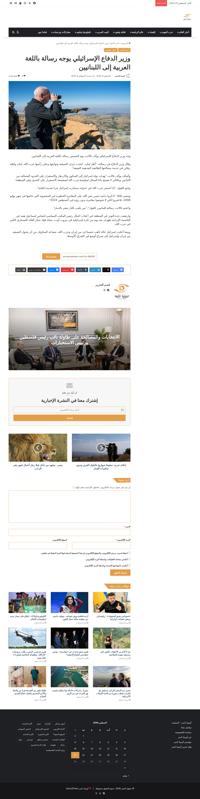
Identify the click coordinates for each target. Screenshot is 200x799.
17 (125, 755)
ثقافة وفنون (120, 32)
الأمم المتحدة (27, 723)
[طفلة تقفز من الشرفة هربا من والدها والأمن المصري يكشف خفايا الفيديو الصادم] (27, 676)
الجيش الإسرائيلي (42, 729)
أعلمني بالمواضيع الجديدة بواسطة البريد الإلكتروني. (106, 565)
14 (92, 748)
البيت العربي (103, 32)
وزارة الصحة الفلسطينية (55, 750)
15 (83, 748)
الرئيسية (125, 43)
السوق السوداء (59, 734)
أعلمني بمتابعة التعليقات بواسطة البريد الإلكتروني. (106, 559)
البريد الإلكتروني (122, 540)
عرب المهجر (167, 32)
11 (117, 748)
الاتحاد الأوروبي (59, 729)
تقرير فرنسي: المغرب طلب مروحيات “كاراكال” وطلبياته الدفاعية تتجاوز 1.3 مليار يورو (29, 654)
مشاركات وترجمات (61, 32)
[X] (104, 290)
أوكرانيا (47, 723)
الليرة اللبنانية (28, 734)
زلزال (62, 745)
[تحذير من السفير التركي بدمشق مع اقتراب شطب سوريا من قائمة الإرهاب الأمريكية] (111, 676)
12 (108, 748)
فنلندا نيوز (42, 32)
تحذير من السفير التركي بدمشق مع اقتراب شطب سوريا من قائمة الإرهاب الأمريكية (113, 693)
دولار (20, 739)
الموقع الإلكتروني (59, 540)
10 (125, 748)
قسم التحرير (120, 76)
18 (116, 755)
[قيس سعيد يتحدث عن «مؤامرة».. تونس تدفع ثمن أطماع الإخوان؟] (69, 638)
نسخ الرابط (51, 256)
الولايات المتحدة (58, 739)
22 (83, 755)
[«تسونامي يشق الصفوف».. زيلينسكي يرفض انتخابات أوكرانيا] (111, 602)
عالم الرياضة (137, 32)
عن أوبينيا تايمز (184, 737)
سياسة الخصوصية (183, 732)
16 (75, 748)
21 (92, 755)
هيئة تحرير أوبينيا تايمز (181, 747)
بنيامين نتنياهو (42, 739)
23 (75, 755)
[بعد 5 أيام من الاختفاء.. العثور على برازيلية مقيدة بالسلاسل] (111, 638)
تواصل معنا (186, 727)
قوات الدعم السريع (38, 745)
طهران (53, 745)
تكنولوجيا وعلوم (84, 32)
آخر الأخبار (114, 43)
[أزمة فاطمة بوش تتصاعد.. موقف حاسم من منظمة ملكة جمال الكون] (69, 602)
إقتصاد (152, 32)
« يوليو (126, 775)
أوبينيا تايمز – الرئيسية (181, 722)
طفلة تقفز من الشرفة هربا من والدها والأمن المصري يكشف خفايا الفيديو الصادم (29, 693)
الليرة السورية (43, 734)
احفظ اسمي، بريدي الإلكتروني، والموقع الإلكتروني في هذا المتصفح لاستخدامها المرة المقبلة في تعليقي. (84, 553)
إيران (38, 723)
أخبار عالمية (111, 50)
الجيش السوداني (24, 729)
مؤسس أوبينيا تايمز (182, 742)
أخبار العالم (184, 32)
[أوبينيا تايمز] (187, 17)
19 (108, 755)
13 (100, 748)
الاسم (127, 526)
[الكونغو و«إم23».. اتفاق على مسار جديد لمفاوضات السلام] (27, 602)
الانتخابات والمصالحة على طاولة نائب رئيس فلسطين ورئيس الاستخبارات (70, 339)
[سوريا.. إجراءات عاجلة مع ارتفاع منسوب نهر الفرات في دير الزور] (69, 676)
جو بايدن (30, 739)
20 (100, 755)
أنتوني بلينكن (60, 723)
